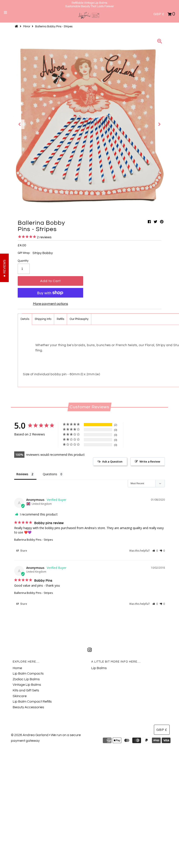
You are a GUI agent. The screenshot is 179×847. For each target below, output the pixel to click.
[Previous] (19, 124)
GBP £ (158, 14)
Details (25, 319)
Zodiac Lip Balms (26, 679)
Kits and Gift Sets (26, 690)
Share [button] (23, 550)
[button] (155, 550)
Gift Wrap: (24, 252)
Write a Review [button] (149, 461)
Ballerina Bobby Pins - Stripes (33, 540)
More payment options (50, 303)
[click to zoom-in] (159, 42)
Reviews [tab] (22, 474)
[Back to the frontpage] (17, 26)
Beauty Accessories (28, 707)
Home (17, 668)
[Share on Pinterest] (162, 222)
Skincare (20, 696)
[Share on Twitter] (155, 222)
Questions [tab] (50, 474)
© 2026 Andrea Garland (29, 735)
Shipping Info (43, 319)
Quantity (23, 260)
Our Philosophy (79, 319)
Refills (60, 319)
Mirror (26, 26)
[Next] (159, 124)
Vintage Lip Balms (27, 684)
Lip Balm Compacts (28, 673)
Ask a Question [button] (112, 461)
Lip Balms (99, 668)
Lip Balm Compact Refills (32, 701)
